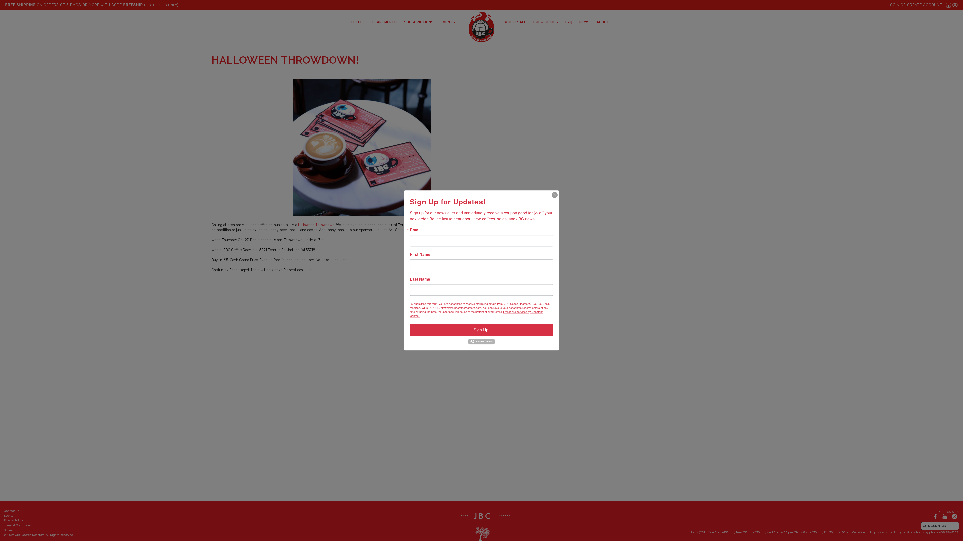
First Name (420, 254)
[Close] (555, 195)
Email (415, 230)
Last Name (420, 279)
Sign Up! (481, 330)
